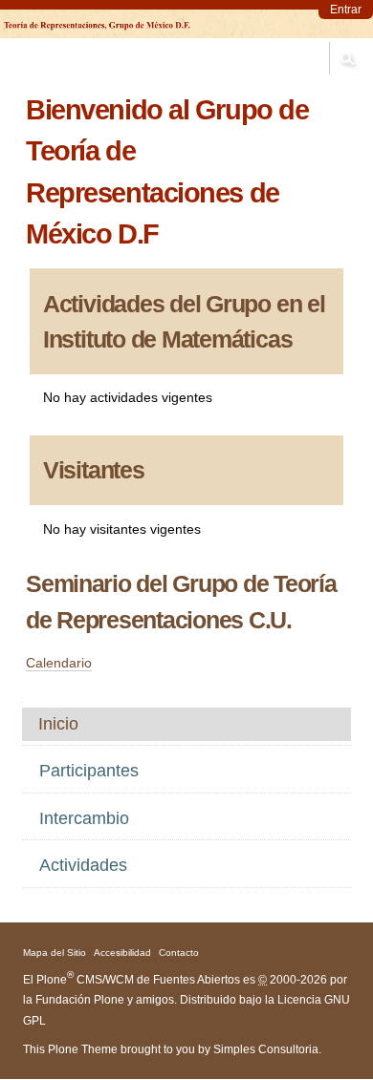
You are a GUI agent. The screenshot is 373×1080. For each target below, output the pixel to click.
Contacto (179, 952)
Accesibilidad (122, 952)
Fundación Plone (79, 999)
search (346, 58)
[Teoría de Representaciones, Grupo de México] (97, 24)
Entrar (346, 9)
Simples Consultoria (265, 1049)
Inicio (58, 723)
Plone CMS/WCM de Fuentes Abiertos (138, 979)
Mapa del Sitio (54, 952)
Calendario (59, 662)
